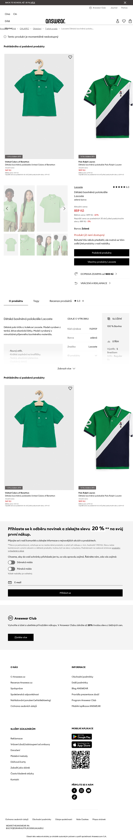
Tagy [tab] (36, 301)
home (8, 28)
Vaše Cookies (82, 819)
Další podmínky (80, 682)
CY (10, 828)
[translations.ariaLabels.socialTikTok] (74, 797)
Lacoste (78, 187)
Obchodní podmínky (82, 676)
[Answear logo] (55, 21)
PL (26, 828)
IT (24, 828)
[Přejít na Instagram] (81, 790)
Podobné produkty (102, 252)
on (15, 14)
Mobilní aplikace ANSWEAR (86, 706)
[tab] (66, 301)
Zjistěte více (20, 637)
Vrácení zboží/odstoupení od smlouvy (30, 744)
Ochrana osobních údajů (24, 706)
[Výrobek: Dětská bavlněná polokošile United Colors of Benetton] (39, 106)
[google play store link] (82, 737)
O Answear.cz (18, 676)
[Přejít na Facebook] (74, 790)
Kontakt (15, 779)
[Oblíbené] (124, 21)
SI (30, 828)
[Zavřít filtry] (125, 2)
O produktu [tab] (16, 301)
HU (21, 828)
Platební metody (19, 756)
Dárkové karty (18, 761)
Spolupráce (17, 688)
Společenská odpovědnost (25, 694)
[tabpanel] (66, 338)
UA (35, 828)
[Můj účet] (118, 21)
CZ (13, 828)
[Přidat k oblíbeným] (70, 57)
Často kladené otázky (22, 773)
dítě (7, 21)
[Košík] (130, 21)
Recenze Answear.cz (21, 682)
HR (18, 828)
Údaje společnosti (63, 819)
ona (7, 14)
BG (7, 828)
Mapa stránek (99, 819)
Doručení (15, 750)
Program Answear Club (84, 700)
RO (28, 828)
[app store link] (82, 744)
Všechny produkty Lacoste (102, 261)
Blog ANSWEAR (80, 688)
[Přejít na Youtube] (88, 790)
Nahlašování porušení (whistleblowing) (31, 700)
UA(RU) (40, 828)
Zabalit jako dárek (20, 767)
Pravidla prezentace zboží (85, 694)
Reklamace (17, 738)
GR (15, 828)
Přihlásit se (65, 592)
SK (32, 828)
